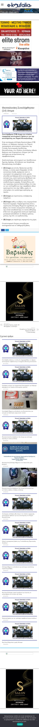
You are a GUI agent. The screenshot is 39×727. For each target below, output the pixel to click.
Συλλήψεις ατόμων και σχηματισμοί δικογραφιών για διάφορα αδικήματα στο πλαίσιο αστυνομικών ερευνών (19, 386)
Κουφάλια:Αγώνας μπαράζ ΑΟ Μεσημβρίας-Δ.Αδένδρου (12, 325)
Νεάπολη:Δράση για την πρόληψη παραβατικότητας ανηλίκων (19, 618)
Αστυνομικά (14, 113)
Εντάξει (20, 724)
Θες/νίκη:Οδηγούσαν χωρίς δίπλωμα (12, 642)
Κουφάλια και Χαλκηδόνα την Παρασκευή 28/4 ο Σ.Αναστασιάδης (27, 330)
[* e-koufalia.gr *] (19, 5)
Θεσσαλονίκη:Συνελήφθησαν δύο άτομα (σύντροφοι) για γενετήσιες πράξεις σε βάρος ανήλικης (17, 489)
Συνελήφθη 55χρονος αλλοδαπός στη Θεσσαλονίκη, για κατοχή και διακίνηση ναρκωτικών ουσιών (17, 412)
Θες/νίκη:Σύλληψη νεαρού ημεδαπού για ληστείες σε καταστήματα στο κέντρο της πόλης (16, 593)
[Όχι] (37, 720)
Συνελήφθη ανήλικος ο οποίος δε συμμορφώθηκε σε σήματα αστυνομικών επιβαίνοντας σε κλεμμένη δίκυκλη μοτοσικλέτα (19, 360)
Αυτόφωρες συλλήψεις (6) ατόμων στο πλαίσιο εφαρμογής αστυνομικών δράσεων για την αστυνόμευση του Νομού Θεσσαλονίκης (18, 515)
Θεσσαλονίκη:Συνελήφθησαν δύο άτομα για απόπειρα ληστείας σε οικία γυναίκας (17, 437)
